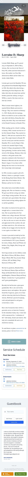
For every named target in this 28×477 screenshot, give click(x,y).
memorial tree (21, 328)
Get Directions (8, 369)
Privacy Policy (10, 470)
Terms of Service (18, 470)
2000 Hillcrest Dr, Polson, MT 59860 (15, 366)
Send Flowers (19, 385)
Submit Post (14, 422)
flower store (19, 331)
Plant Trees (19, 369)
